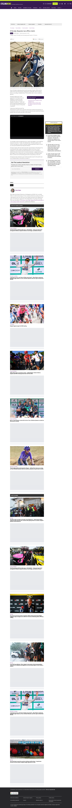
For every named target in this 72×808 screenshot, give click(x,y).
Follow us (35, 39)
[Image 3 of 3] (41, 64)
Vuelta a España (32, 24)
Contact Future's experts (27, 797)
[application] (27, 127)
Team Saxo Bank (25, 27)
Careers (24, 800)
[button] (69, 3)
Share (13, 39)
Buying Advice (46, 7)
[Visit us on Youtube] (49, 3)
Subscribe (55, 3)
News (15, 7)
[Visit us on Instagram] (47, 3)
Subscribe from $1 (48, 24)
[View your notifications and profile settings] (65, 4)
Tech (40, 7)
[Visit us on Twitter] (45, 3)
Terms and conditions (14, 797)
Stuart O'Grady (31, 27)
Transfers (40, 24)
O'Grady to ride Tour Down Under (34, 102)
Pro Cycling (12, 27)
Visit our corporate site (50, 789)
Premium (35, 7)
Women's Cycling (27, 7)
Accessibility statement (14, 800)
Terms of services (25, 172)
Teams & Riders (18, 27)
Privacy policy (38, 797)
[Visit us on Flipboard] (50, 3)
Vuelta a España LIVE (21, 24)
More (59, 7)
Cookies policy (51, 797)
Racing (19, 7)
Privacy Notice (13, 173)
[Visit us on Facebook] (43, 3)
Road (12, 185)
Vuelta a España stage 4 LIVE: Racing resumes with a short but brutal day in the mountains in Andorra (54, 155)
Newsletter (41, 39)
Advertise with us (39, 800)
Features (54, 7)
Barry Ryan (17, 33)
